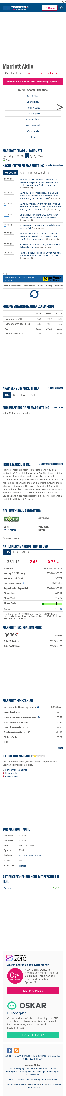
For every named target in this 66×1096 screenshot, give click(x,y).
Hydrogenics (12, 1071)
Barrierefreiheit (49, 1079)
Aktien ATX (10, 1055)
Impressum (23, 1079)
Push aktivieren (11, 537)
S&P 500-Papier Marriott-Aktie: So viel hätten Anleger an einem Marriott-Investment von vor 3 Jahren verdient (39, 182)
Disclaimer (34, 1084)
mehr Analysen (56, 387)
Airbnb (7, 887)
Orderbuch (33, 131)
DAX (19, 1055)
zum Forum (58, 407)
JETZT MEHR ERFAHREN (33, 1034)
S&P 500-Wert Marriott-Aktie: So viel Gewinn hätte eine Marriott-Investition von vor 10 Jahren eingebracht (41, 206)
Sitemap (9, 1084)
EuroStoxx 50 (28, 1055)
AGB (44, 1084)
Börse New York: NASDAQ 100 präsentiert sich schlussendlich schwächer (39, 216)
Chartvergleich (33, 113)
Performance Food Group (43, 1068)
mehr (60, 747)
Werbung (35, 1079)
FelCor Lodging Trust (19, 1068)
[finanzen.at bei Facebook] (9, 1050)
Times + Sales (33, 107)
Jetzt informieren (33, 990)
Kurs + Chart (33, 96)
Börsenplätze (33, 119)
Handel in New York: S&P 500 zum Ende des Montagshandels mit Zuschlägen (40, 254)
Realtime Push (33, 125)
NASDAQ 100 (35, 855)
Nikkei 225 (28, 1058)
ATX (57, 1)
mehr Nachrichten (55, 165)
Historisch (33, 137)
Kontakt (12, 1079)
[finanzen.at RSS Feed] (16, 1050)
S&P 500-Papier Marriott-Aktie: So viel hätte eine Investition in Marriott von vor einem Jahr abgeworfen (39, 195)
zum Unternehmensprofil (52, 464)
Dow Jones (41, 1055)
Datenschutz (21, 1084)
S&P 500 (23, 855)
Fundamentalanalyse (16, 770)
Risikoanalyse (12, 773)
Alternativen (11, 776)
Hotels (22, 865)
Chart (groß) (33, 101)
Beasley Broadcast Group (32, 1071)
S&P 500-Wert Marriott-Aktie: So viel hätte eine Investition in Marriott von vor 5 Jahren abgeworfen (39, 236)
